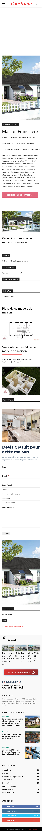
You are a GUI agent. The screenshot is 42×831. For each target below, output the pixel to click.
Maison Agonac (11, 657)
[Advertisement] (21, 29)
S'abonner (34, 820)
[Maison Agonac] (11, 648)
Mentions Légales (32, 829)
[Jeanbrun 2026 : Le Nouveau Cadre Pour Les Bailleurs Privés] (32, 753)
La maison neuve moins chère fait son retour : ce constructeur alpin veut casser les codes (12, 722)
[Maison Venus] (24, 648)
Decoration (5, 732)
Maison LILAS (36, 657)
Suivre (36, 811)
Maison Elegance (30, 657)
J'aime (36, 806)
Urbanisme (5, 716)
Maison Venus (23, 657)
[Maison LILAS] (37, 648)
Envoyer (6, 534)
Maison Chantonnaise (5, 658)
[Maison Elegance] (30, 648)
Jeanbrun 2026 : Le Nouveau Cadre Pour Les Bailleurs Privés (11, 752)
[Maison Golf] (18, 648)
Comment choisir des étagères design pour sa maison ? (11, 736)
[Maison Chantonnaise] (5, 648)
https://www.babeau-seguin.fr (12, 626)
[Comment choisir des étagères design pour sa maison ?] (32, 737)
